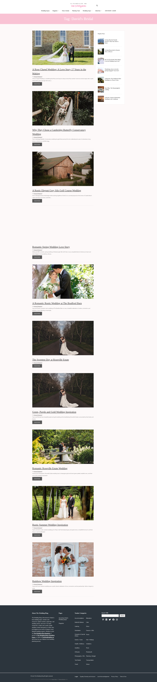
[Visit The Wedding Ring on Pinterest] (103, 620)
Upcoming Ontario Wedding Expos (63, 619)
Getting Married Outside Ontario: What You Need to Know (111, 41)
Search (122, 615)
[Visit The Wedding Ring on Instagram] (117, 620)
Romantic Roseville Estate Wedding (49, 468)
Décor (87, 626)
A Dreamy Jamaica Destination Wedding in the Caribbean (112, 98)
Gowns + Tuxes (79, 639)
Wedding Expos (45, 11)
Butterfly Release (79, 622)
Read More (37, 84)
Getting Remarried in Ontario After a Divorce (112, 51)
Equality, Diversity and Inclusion (87, 676)
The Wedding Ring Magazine (42, 633)
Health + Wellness (79, 644)
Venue (87, 664)
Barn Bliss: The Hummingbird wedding (112, 89)
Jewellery (77, 648)
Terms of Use (123, 676)
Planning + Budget (91, 656)
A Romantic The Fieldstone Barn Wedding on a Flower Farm (113, 79)
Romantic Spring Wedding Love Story (51, 247)
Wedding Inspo (87, 11)
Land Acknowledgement (103, 676)
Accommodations (79, 618)
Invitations (88, 644)
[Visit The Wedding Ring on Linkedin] (106, 620)
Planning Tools (76, 11)
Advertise (97, 11)
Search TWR (105, 613)
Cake (87, 622)
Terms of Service (62, 679)
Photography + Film (80, 656)
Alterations (89, 618)
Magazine (54, 11)
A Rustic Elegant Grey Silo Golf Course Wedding (56, 190)
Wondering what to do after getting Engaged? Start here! (112, 70)
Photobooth (89, 652)
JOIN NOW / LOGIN (110, 11)
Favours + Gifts (90, 630)
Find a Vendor (65, 11)
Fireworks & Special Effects (80, 635)
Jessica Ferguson (38, 77)
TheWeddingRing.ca (48, 637)
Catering (77, 626)
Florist (87, 634)
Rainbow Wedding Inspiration (47, 581)
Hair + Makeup (90, 639)
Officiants (77, 652)
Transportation (90, 660)
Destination (78, 630)
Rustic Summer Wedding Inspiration (50, 524)
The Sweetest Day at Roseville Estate (50, 359)
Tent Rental (78, 660)
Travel (76, 664)
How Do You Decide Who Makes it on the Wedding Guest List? (113, 60)
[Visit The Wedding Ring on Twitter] (109, 620)
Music (87, 648)
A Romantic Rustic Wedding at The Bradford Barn (57, 303)
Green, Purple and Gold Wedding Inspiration (54, 412)
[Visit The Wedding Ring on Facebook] (113, 620)
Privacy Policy (114, 676)
